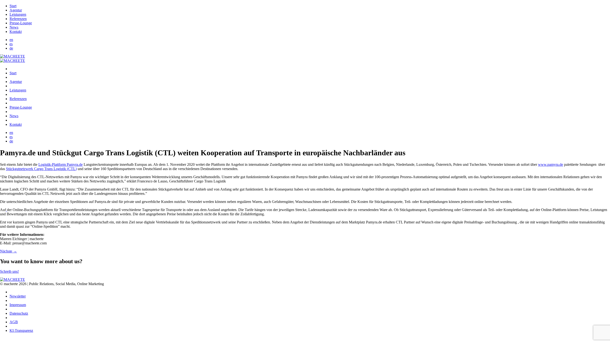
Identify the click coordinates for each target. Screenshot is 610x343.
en (11, 40)
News (14, 27)
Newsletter (18, 296)
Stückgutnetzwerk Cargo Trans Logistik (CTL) (41, 169)
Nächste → (8, 251)
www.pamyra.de (550, 164)
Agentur (16, 10)
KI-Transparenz (21, 330)
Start (13, 6)
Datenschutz (19, 313)
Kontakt (16, 32)
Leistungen (18, 14)
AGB (14, 322)
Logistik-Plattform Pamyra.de (60, 164)
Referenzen (18, 19)
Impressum (18, 305)
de (11, 48)
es (11, 44)
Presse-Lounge (21, 23)
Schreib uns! (9, 271)
